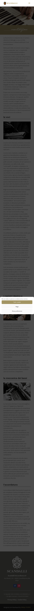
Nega (17, 306)
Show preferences (17, 311)
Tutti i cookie (17, 302)
